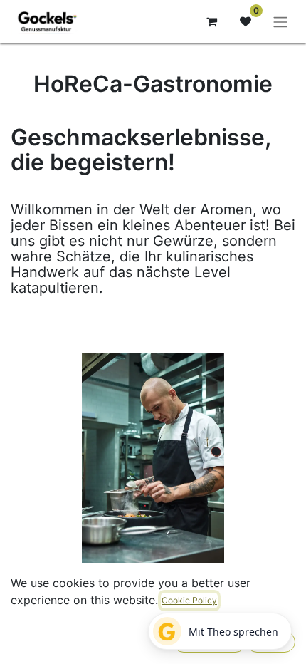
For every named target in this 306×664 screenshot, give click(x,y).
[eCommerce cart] (211, 21)
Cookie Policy (189, 600)
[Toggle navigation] (280, 21)
